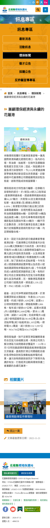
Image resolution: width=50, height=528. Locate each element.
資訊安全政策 (26, 473)
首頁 (10, 93)
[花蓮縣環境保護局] (15, 9)
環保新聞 (25, 55)
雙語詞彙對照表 (30, 500)
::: (30, 2)
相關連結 (5, 500)
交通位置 (16, 500)
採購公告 (25, 71)
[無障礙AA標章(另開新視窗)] (32, 509)
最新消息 (25, 39)
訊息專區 (22, 93)
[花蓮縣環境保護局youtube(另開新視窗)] (13, 509)
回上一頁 (15, 431)
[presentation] (2, 403)
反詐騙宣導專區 (25, 80)
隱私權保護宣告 (10, 473)
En (45, 2)
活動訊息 (25, 47)
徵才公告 (25, 63)
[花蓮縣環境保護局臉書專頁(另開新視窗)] (5, 509)
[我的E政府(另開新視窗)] (20, 509)
